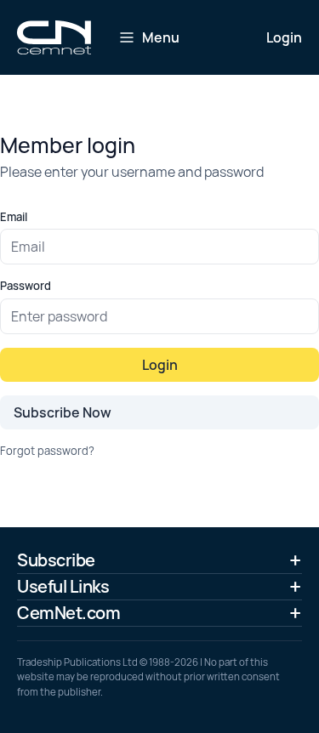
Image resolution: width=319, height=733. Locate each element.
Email (13, 216)
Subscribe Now (62, 412)
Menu (160, 37)
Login (284, 37)
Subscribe (56, 559)
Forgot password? (47, 450)
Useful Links (63, 586)
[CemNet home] (54, 37)
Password (25, 285)
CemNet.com (68, 612)
